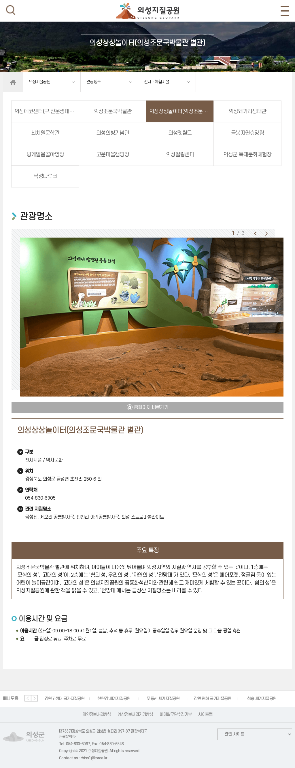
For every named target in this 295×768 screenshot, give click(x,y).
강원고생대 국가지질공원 (62, 698)
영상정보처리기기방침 (135, 714)
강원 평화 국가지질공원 (210, 698)
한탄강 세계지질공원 (111, 698)
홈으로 (13, 82)
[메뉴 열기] (285, 11)
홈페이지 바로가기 (151, 407)
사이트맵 (205, 714)
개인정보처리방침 (96, 714)
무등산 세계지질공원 (160, 698)
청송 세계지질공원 (259, 698)
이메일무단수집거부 (176, 714)
